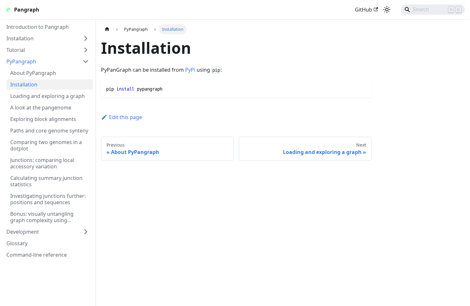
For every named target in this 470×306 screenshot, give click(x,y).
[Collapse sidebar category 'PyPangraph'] (86, 61)
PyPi (190, 69)
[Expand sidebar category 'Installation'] (86, 38)
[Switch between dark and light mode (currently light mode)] (387, 9)
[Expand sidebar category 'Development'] (86, 232)
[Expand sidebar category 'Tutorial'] (86, 50)
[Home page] (107, 29)
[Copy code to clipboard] (363, 88)
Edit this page (125, 117)
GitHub (363, 9)
